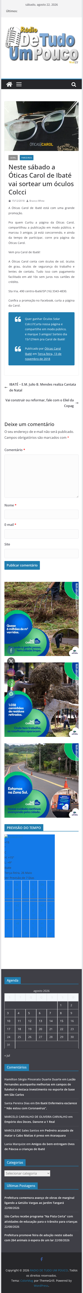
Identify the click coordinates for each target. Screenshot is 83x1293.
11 (19, 1021)
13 (40, 1021)
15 (61, 1021)
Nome (10, 505)
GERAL (13, 157)
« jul (7, 1055)
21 (51, 1029)
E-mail (10, 524)
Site (7, 544)
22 (61, 1029)
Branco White (37, 200)
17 (8, 1029)
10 (8, 1021)
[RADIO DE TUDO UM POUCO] (9, 84)
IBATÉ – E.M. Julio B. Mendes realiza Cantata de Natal (42, 387)
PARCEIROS (26, 157)
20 (40, 1029)
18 (19, 1029)
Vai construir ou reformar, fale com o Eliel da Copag (39, 403)
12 (29, 1021)
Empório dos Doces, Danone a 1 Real (29, 1122)
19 (29, 1029)
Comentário (14, 450)
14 (51, 1021)
